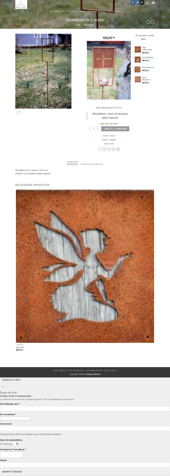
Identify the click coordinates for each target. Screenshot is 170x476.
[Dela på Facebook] (100, 149)
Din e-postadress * (8, 414)
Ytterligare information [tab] (91, 164)
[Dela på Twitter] (104, 149)
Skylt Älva (20, 347)
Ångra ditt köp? (11, 380)
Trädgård (88, 25)
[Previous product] (153, 22)
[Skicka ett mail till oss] (142, 2)
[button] (18, 112)
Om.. (82, 11)
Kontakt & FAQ (113, 11)
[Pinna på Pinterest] (113, 149)
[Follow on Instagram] (137, 2)
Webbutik (59, 11)
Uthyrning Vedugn (96, 11)
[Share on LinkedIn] (118, 149)
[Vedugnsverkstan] (25, 4)
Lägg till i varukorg (115, 129)
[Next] (24, 111)
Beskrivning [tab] (72, 164)
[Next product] (148, 22)
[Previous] (16, 362)
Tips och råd (71, 11)
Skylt (111, 144)
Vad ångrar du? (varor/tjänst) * (13, 449)
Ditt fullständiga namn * (10, 404)
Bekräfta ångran (12, 472)
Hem (51, 11)
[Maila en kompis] (109, 149)
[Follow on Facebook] (133, 2)
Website (3, 460)
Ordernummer (6, 424)
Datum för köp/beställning (11, 440)
